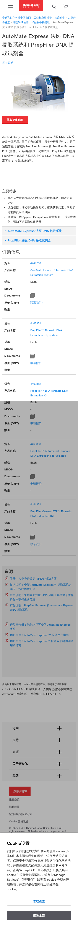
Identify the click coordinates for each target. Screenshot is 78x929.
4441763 (35, 263)
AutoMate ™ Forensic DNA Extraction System (51, 272)
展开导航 (7, 63)
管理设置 (39, 901)
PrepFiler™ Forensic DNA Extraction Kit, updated (46, 332)
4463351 (35, 323)
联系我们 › (36, 302)
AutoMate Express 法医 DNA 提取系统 (35, 231)
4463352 (35, 383)
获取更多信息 (15, 119)
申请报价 (36, 363)
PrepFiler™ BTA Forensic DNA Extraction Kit (49, 393)
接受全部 (39, 915)
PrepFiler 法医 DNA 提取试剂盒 (29, 240)
